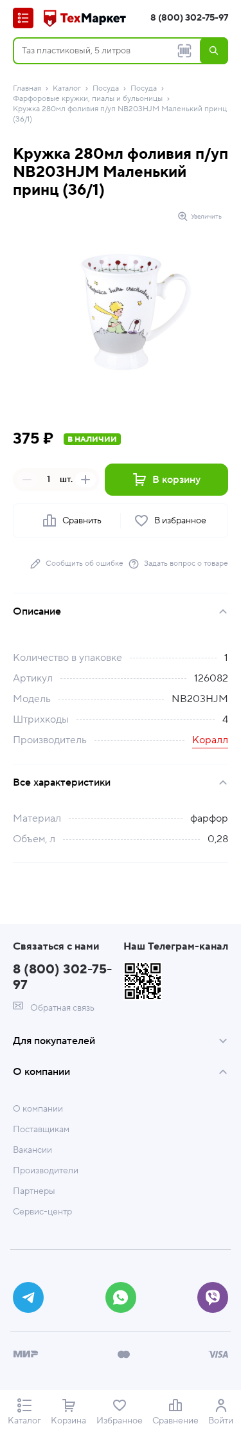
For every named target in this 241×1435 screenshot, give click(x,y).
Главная (27, 88)
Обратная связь (61, 1008)
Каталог (67, 88)
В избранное (180, 521)
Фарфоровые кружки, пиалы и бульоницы (88, 99)
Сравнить (82, 521)
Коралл (210, 740)
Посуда (106, 88)
